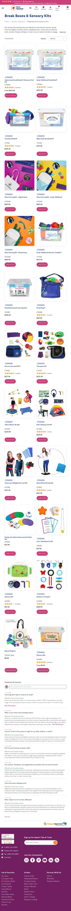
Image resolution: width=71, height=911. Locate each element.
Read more (63, 32)
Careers (49, 876)
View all (7, 817)
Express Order (29, 876)
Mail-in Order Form (30, 884)
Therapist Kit (42, 366)
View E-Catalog (29, 897)
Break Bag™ (41, 308)
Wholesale (50, 878)
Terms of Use (6, 902)
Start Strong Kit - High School (16, 197)
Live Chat (7, 857)
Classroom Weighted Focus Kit (16, 483)
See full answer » (10, 705)
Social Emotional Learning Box (16, 308)
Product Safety (6, 886)
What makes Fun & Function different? (18, 800)
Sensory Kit (9, 597)
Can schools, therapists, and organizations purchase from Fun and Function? (31, 764)
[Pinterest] (38, 860)
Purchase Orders (30, 881)
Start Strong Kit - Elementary (16, 252)
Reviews (4, 904)
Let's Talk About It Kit (45, 541)
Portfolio (4, 891)
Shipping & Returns (31, 878)
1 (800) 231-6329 (10, 847)
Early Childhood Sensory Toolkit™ (49, 252)
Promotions (28, 894)
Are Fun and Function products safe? (17, 748)
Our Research (6, 884)
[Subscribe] (55, 842)
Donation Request (53, 881)
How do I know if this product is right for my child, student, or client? (28, 731)
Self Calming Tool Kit (44, 425)
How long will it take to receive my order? (19, 695)
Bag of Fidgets (10, 651)
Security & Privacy (7, 899)
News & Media (6, 897)
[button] (3, 8)
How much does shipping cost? (15, 783)
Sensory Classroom (18, 21)
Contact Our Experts (11, 850)
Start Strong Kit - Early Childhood (49, 197)
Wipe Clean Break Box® (45, 139)
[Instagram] (26, 860)
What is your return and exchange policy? (19, 712)
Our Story (4, 876)
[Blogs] (57, 860)
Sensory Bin (41, 655)
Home (7, 21)
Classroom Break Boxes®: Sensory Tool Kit (19, 81)
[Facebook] (32, 860)
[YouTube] (44, 860)
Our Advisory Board (8, 881)
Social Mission (6, 889)
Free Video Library (7, 894)
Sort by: (43, 38)
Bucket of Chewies (43, 597)
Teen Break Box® (11, 139)
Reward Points (29, 891)
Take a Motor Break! (12, 425)
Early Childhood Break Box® (47, 80)
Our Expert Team (7, 878)
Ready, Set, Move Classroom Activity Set (18, 538)
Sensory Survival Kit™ (13, 366)
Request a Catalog (30, 899)
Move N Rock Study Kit (45, 483)
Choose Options (10, 95)
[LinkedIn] (51, 860)
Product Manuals (30, 886)
